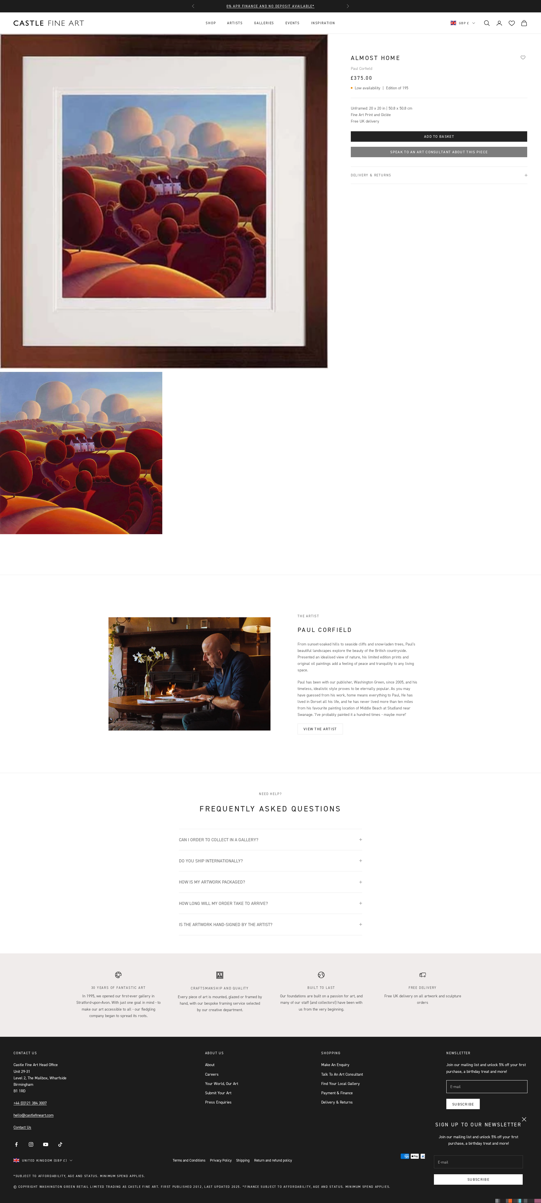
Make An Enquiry (335, 1064)
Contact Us (22, 1127)
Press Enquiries (218, 1102)
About (209, 1064)
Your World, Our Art (221, 1083)
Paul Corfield (361, 68)
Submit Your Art (218, 1092)
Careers (212, 1074)
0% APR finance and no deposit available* (270, 6)
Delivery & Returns (337, 1102)
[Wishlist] (522, 57)
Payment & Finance (337, 1092)
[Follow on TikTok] (60, 1144)
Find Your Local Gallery (340, 1083)
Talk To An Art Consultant (342, 1074)
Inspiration (323, 23)
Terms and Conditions (189, 1160)
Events (292, 23)
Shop (211, 23)
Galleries (264, 23)
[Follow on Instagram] (31, 1144)
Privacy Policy (221, 1160)
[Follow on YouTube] (45, 1144)
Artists (235, 23)
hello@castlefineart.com (34, 1115)
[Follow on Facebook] (16, 1144)
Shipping (243, 1160)
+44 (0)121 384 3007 (30, 1102)
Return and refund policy (273, 1160)
